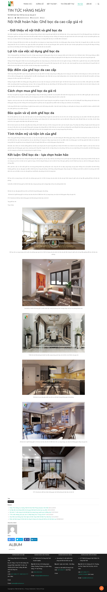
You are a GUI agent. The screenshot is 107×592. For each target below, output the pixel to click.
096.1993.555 (38, 572)
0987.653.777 (24, 574)
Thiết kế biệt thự (19, 589)
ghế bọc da (10, 501)
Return (43, 17)
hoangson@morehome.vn (42, 575)
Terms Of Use (40, 589)
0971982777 (62, 570)
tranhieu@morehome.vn (17, 583)
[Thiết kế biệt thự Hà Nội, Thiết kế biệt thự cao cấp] (11, 4)
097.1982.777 (15, 574)
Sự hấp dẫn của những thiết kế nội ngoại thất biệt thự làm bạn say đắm (28, 510)
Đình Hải (11, 17)
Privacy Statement (30, 589)
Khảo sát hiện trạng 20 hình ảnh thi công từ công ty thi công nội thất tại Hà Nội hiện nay (33, 519)
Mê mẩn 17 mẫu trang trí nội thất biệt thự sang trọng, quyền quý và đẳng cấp (30, 512)
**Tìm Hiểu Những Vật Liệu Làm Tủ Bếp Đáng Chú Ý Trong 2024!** (28, 514)
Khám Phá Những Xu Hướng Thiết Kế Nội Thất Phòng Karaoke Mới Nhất (29, 508)
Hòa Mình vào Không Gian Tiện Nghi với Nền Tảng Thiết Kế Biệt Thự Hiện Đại (30, 517)
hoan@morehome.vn (87, 578)
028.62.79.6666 (83, 574)
